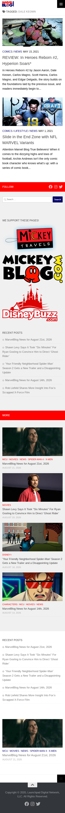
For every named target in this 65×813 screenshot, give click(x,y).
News (18, 51)
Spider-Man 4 (36, 459)
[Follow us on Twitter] (61, 187)
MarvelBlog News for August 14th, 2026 (28, 380)
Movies (13, 459)
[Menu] (61, 4)
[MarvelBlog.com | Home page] (8, 4)
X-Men (49, 459)
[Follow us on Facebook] (51, 187)
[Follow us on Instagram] (56, 187)
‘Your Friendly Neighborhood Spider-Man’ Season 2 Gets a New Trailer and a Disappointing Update (31, 368)
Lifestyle (21, 131)
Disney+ (7, 555)
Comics (7, 51)
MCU (4, 459)
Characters (9, 604)
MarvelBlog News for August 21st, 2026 (28, 339)
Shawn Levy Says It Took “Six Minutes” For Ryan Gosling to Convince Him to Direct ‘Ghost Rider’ (30, 352)
